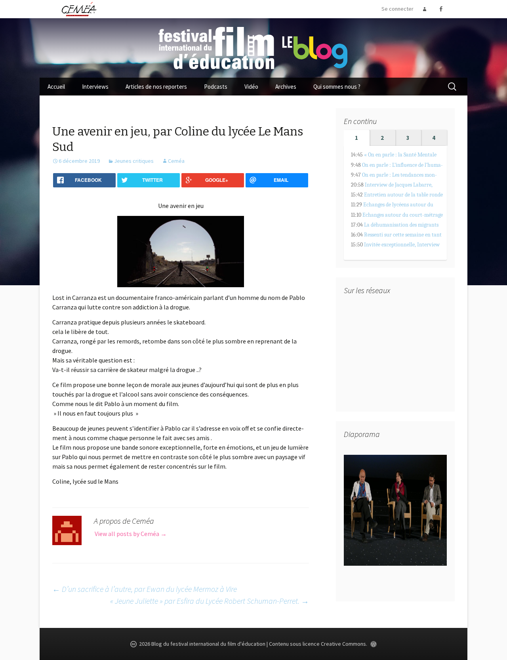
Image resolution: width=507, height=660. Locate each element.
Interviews (95, 86)
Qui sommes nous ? (336, 86)
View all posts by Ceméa (131, 534)
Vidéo (251, 86)
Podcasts (215, 86)
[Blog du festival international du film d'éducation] (253, 47)
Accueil (56, 86)
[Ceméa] (79, 8)
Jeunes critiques (134, 160)
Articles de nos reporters (156, 86)
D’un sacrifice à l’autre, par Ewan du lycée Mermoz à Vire (144, 589)
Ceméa (176, 160)
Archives (285, 86)
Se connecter (397, 8)
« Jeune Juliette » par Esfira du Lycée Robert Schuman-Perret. (209, 601)
